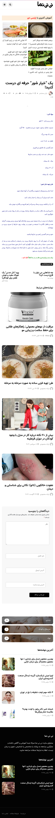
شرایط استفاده (36, 750)
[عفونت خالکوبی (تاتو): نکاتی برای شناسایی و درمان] (27, 467)
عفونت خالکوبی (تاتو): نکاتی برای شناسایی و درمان (29, 487)
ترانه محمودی (44, 388)
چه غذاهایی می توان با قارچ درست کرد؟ (43, 275)
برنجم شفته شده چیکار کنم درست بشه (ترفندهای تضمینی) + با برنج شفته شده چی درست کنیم (40, 44)
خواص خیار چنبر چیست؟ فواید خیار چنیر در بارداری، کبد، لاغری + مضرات (40, 72)
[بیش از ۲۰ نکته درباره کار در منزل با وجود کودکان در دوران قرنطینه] (27, 414)
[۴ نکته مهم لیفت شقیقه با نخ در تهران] (8, 697)
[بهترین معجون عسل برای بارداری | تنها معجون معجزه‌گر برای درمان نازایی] (8, 664)
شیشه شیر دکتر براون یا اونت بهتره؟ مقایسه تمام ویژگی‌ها (37, 710)
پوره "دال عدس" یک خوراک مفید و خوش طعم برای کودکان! (10, 276)
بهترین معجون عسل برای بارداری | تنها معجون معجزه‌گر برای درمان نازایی (36, 660)
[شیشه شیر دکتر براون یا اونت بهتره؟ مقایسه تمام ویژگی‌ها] (8, 714)
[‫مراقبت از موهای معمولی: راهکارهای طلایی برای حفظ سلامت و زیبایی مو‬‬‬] (27, 307)
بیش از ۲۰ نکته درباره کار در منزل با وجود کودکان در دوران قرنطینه (31, 437)
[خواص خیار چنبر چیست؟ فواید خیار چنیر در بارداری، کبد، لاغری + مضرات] (40, 58)
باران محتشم (43, 93)
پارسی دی (31, 18)
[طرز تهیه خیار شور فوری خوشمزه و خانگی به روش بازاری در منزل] (15, 54)
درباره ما (23, 813)
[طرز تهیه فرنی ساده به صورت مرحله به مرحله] (27, 361)
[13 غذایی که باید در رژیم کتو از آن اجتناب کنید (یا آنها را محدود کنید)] (15, 30)
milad (47, 336)
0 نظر (17, 93)
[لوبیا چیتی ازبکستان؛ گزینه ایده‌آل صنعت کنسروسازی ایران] (8, 680)
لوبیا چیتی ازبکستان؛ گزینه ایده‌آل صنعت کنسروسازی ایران (35, 677)
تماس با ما (5, 813)
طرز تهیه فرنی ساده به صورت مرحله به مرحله (28, 383)
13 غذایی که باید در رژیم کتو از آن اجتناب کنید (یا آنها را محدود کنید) (15, 44)
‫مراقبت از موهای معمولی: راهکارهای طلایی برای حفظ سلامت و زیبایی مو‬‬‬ (29, 329)
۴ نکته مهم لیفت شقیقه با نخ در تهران (36, 692)
